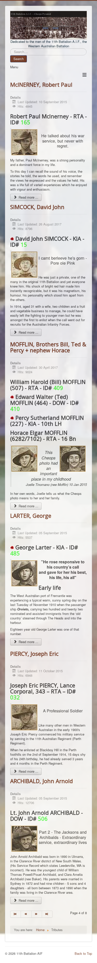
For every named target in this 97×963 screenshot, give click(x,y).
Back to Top (83, 953)
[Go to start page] (15, 914)
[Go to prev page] (26, 914)
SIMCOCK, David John (37, 207)
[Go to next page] (37, 914)
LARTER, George (30, 515)
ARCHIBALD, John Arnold (41, 781)
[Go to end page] (47, 914)
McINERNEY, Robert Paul (41, 84)
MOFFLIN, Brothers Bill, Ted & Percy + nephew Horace (48, 347)
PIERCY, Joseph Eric (34, 653)
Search (18, 58)
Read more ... (28, 197)
